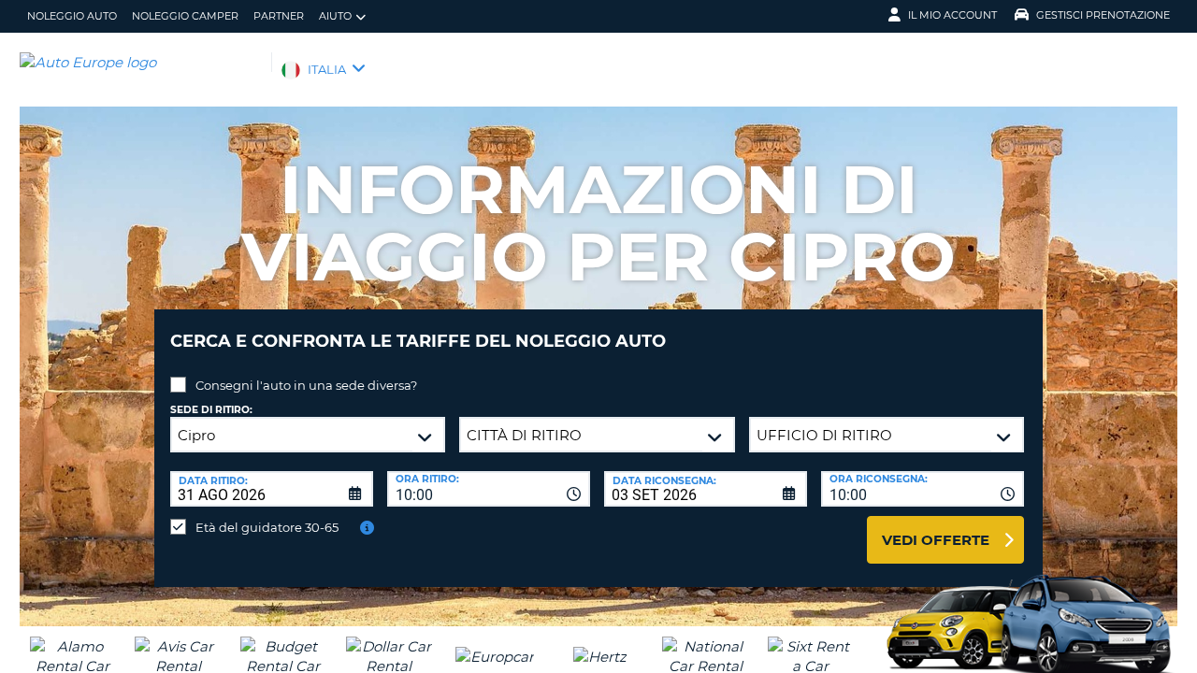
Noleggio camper (185, 15)
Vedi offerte (935, 540)
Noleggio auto (72, 15)
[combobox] (488, 489)
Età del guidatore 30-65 (267, 527)
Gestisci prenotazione (1103, 14)
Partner (278, 15)
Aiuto (335, 15)
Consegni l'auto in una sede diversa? (306, 385)
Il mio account (952, 14)
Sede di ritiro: (211, 410)
